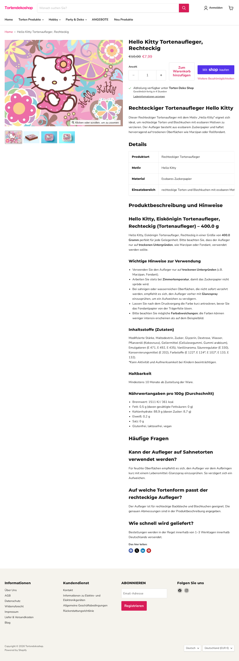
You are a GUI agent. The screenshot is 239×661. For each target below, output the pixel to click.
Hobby (54, 20)
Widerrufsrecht (14, 606)
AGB (8, 595)
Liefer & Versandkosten (19, 617)
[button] (13, 137)
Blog (7, 622)
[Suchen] (184, 8)
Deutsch (190, 648)
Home (9, 20)
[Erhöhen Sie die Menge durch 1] (161, 75)
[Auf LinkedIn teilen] (143, 550)
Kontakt (68, 590)
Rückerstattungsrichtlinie (78, 611)
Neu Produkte (123, 20)
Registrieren (134, 606)
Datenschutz (12, 601)
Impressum (11, 612)
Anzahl (133, 66)
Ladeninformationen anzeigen (149, 96)
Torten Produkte (30, 20)
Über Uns (11, 590)
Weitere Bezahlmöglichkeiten (216, 78)
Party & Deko (75, 20)
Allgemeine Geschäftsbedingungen (85, 605)
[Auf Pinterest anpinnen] (149, 550)
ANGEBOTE (100, 20)
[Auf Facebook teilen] (131, 550)
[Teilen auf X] (137, 550)
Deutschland (217, 648)
